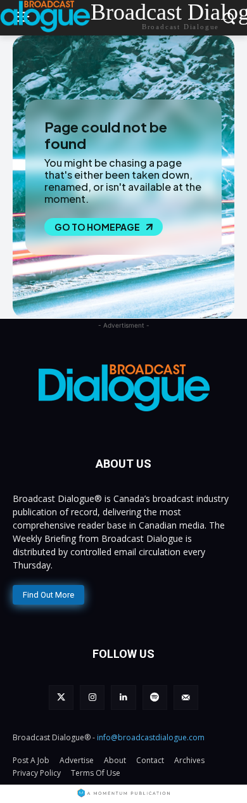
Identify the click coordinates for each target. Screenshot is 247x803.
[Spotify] (154, 697)
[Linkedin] (123, 697)
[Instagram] (92, 697)
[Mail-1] (186, 697)
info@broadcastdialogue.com (151, 737)
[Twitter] (61, 697)
